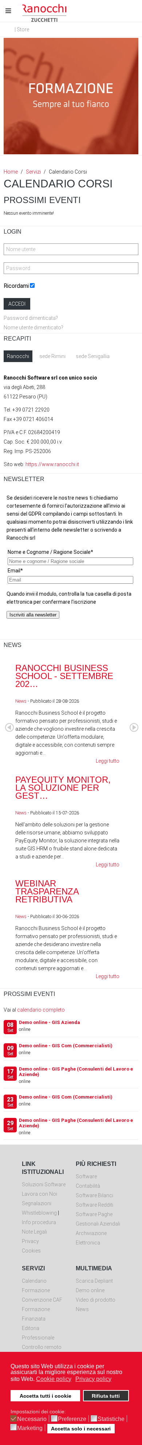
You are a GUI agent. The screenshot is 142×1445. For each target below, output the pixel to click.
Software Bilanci (94, 1195)
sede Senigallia (93, 356)
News (21, 701)
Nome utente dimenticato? (33, 327)
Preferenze (72, 1419)
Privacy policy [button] (93, 1379)
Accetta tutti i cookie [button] (45, 1396)
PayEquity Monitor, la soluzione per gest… (63, 788)
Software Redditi (94, 1205)
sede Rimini (52, 356)
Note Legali (34, 1232)
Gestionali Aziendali (98, 1224)
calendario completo (41, 1010)
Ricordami (16, 285)
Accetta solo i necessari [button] (81, 1429)
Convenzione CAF (42, 1300)
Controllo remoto (42, 1347)
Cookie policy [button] (53, 1379)
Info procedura (39, 1222)
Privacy (30, 1241)
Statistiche (111, 1419)
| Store (22, 29)
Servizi (33, 172)
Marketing (30, 1428)
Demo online (90, 1290)
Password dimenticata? (31, 318)
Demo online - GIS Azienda (49, 1022)
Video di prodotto (95, 1300)
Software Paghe (94, 1214)
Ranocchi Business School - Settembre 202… (64, 676)
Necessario (32, 1419)
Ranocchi (18, 356)
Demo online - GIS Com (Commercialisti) (66, 1045)
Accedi (16, 304)
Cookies (31, 1251)
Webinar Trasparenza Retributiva (47, 891)
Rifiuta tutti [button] (106, 1396)
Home (11, 172)
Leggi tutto (107, 761)
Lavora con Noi (39, 1194)
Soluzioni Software (44, 1184)
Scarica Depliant (94, 1281)
